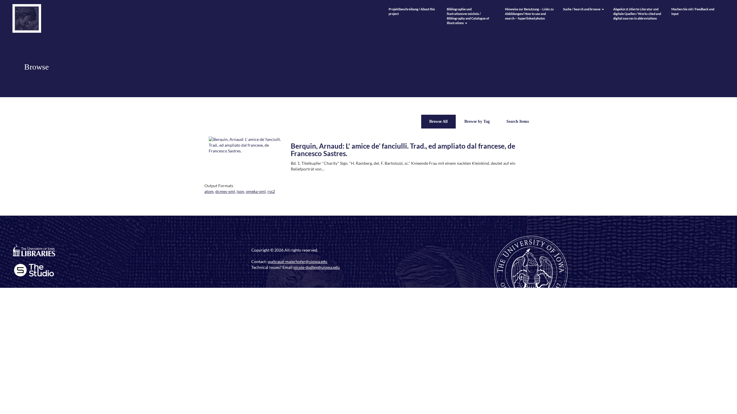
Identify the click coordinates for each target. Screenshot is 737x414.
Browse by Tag (477, 121)
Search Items (517, 121)
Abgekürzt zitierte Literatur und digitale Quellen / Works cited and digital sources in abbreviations (637, 13)
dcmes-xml (225, 191)
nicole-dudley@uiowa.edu (316, 267)
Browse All (438, 121)
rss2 (271, 191)
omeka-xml (256, 191)
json (240, 191)
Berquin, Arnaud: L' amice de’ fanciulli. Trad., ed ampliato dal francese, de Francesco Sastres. (403, 150)
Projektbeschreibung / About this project (412, 11)
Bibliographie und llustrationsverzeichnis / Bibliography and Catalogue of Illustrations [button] (468, 16)
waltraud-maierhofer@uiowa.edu (297, 261)
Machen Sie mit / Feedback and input (692, 11)
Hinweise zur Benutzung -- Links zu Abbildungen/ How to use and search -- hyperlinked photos (529, 13)
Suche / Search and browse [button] (582, 9)
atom (209, 191)
